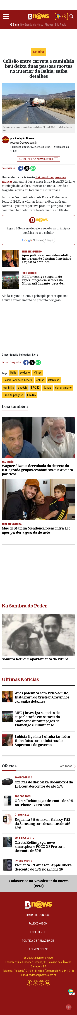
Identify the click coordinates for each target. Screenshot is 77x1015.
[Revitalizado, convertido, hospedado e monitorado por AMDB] (71, 992)
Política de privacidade (38, 940)
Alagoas (49, 24)
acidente (25, 372)
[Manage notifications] (68, 1007)
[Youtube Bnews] (47, 983)
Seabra (47, 387)
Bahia (13, 372)
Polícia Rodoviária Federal (17, 380)
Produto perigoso (13, 395)
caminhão (8, 387)
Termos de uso (38, 949)
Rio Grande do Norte (31, 24)
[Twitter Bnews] (36, 983)
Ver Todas (65, 766)
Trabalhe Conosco (37, 915)
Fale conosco (38, 923)
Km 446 (31, 395)
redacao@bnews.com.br (23, 142)
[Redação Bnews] (6, 139)
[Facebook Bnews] (30, 983)
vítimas (38, 372)
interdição (53, 380)
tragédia (22, 387)
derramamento (63, 387)
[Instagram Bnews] (42, 983)
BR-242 (35, 387)
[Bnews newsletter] (38, 159)
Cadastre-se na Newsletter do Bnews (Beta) (38, 883)
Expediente (37, 932)
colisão (40, 380)
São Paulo (60, 24)
